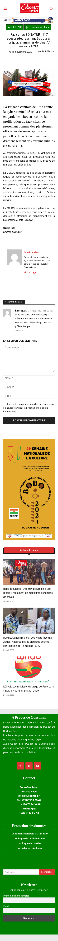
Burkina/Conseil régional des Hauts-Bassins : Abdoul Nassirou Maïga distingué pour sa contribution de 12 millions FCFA (28, 641)
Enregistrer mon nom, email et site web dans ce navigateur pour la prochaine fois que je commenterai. (28, 408)
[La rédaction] (14, 261)
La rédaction (31, 252)
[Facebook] (16, 60)
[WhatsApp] (31, 60)
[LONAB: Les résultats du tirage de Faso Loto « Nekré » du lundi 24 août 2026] (29, 669)
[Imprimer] (46, 60)
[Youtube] (34, 272)
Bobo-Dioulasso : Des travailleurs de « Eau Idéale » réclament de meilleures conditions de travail (28, 592)
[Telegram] (39, 60)
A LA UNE (15, 27)
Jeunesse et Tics (37, 27)
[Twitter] (24, 60)
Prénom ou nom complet (16, 895)
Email (6, 906)
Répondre (19, 330)
